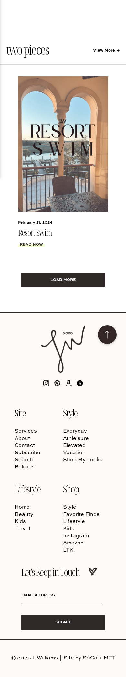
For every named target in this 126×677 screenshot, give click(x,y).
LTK (68, 549)
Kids (20, 521)
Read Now (31, 244)
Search (24, 459)
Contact (25, 445)
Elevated (74, 445)
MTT (110, 657)
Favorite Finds (81, 513)
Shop (71, 488)
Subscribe (27, 452)
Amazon (73, 542)
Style (70, 412)
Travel (22, 528)
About (22, 437)
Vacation (74, 452)
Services (26, 430)
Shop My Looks (82, 459)
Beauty (24, 513)
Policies (25, 466)
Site (20, 412)
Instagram (76, 535)
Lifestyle (28, 488)
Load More (63, 279)
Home (22, 506)
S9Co (90, 657)
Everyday (75, 430)
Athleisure (76, 437)
